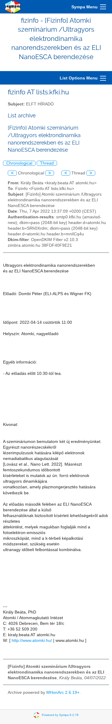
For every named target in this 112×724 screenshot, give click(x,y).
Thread (47, 163)
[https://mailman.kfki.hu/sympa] (13, 6)
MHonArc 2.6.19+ (62, 692)
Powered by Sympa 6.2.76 (60, 715)
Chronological (19, 163)
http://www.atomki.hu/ (32, 640)
